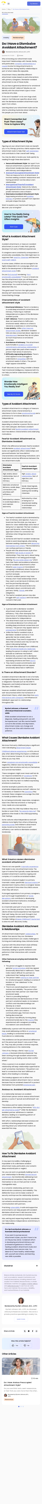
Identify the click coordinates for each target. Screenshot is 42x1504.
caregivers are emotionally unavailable (22, 762)
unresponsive (11, 630)
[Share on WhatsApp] (36, 1331)
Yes (17, 1345)
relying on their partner (30, 977)
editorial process (13, 1286)
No (28, 1345)
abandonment (11, 335)
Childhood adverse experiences (14, 751)
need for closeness (21, 257)
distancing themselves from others (22, 544)
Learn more (21, 1319)
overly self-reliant (9, 260)
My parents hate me (28, 811)
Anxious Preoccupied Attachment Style (22, 173)
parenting (28, 792)
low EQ (32, 661)
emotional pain (29, 1085)
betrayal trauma (31, 882)
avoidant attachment (21, 448)
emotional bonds (28, 413)
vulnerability (15, 1207)
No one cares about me (22, 560)
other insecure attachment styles (19, 329)
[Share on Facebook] (32, 1331)
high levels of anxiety (23, 553)
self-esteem (21, 597)
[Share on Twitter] (24, 1331)
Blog (9, 9)
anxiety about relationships (29, 475)
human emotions (19, 968)
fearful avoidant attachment (27, 429)
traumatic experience (29, 866)
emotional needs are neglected (23, 649)
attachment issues (23, 748)
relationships (30, 934)
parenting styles (8, 824)
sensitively (28, 776)
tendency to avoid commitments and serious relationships (21, 346)
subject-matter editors (29, 1284)
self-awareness (32, 151)
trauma (31, 1020)
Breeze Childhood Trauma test (28, 919)
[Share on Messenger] (28, 1331)
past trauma (18, 567)
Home (4, 9)
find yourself (12, 274)
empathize (21, 359)
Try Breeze (34, 4)
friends (21, 590)
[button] (9, 4)
